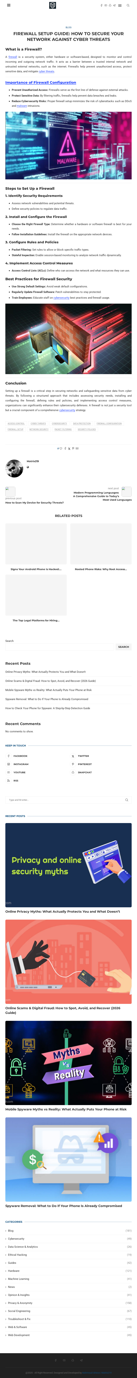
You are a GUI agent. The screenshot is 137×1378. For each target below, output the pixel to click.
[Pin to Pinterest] (73, 448)
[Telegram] (114, 5)
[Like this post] (61, 448)
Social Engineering (70, 1311)
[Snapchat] (110, 5)
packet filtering (63, 429)
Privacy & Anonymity (70, 1303)
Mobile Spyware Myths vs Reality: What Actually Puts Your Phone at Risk (48, 690)
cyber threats (46, 71)
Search (9, 641)
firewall (13, 57)
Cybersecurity (59, 423)
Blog (70, 1230)
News (70, 1287)
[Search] (128, 5)
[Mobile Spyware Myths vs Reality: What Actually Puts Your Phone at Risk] (68, 1063)
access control (16, 423)
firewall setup (15, 429)
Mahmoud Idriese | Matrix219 (96, 1372)
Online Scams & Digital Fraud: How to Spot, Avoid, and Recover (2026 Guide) (50, 681)
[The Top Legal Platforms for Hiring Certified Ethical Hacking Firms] (36, 595)
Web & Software (70, 1327)
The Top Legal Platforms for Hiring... (36, 620)
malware (22, 105)
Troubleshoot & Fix (70, 1319)
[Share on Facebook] (65, 448)
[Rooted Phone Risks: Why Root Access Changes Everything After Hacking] (101, 543)
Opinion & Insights (70, 1295)
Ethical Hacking (70, 1254)
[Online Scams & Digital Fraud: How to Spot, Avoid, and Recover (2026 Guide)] (68, 962)
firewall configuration (109, 423)
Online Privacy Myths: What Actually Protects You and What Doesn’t (45, 671)
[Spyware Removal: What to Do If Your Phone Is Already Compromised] (68, 1159)
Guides (70, 1262)
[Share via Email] (77, 448)
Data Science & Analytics (70, 1246)
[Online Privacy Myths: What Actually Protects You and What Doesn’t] (68, 865)
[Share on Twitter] (69, 448)
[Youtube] (106, 5)
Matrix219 (33, 461)
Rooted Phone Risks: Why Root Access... (101, 569)
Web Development (70, 1335)
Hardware (70, 1271)
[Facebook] (101, 5)
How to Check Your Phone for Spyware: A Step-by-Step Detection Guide (47, 708)
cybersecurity (61, 297)
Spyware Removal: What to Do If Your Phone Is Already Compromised (46, 699)
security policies (87, 429)
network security (39, 429)
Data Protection (82, 423)
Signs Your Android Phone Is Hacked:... (36, 569)
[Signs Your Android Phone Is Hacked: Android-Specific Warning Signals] (36, 543)
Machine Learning (70, 1279)
